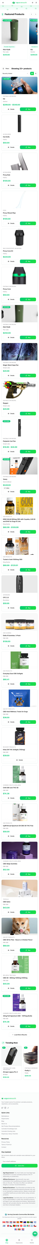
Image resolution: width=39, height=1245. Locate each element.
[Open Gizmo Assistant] (35, 1233)
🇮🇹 (28, 1225)
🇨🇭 (21, 1225)
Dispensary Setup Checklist (9, 1133)
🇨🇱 (35, 1225)
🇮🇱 (35, 1222)
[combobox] (15, 73)
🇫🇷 (16, 1229)
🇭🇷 (23, 1229)
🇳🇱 (11, 1222)
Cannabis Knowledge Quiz (9, 1128)
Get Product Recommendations (10, 1126)
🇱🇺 (24, 1225)
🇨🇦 (4, 1222)
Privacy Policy (5, 1142)
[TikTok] (8, 1108)
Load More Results (20, 1035)
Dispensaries (5, 1118)
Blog (2, 1121)
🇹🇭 (14, 1222)
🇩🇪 (21, 1222)
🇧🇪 (19, 1229)
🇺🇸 (7, 1222)
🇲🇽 (17, 1225)
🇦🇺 (24, 1222)
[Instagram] (5, 1108)
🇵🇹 (14, 1225)
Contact (3, 1147)
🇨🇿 (11, 1225)
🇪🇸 (17, 1222)
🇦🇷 (31, 1225)
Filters (7, 68)
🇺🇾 (4, 1225)
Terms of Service (6, 1144)
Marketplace (5, 1116)
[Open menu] (3, 2)
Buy (29, 109)
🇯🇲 (28, 1222)
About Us (4, 1123)
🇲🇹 (7, 1225)
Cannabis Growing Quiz (8, 1131)
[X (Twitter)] (2, 1108)
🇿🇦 (31, 1222)
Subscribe (21, 1165)
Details (12, 109)
